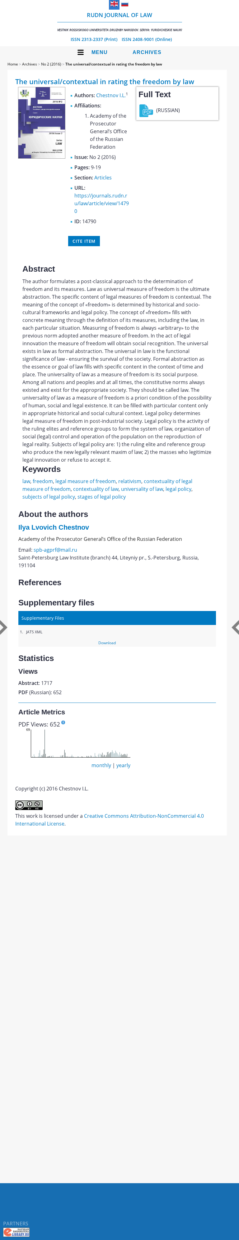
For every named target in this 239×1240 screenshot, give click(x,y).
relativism (129, 481)
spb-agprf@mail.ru (55, 549)
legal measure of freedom (85, 481)
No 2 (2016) (51, 64)
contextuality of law (96, 489)
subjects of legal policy (48, 496)
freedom (43, 481)
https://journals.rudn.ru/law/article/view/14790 (101, 203)
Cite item (84, 241)
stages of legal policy (101, 496)
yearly (123, 765)
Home (12, 64)
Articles (103, 177)
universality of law (142, 489)
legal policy (178, 489)
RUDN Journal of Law (119, 21)
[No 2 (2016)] (41, 156)
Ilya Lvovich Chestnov (53, 527)
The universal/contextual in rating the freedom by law (113, 64)
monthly (101, 765)
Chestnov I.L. (111, 95)
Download (107, 642)
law (26, 481)
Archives (147, 52)
